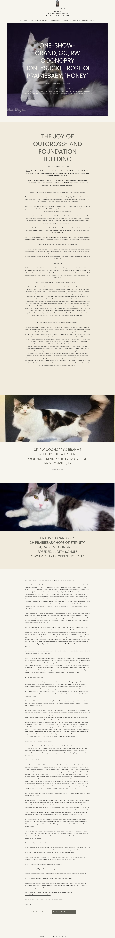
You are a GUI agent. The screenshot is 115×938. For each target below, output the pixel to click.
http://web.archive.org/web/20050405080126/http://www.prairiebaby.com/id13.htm (48, 878)
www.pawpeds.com (79, 329)
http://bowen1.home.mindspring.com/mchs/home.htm (41, 313)
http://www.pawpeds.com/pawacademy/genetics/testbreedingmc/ (43, 864)
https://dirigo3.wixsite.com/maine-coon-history (38, 895)
